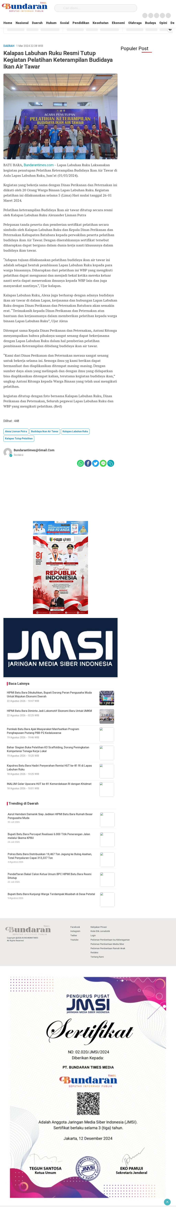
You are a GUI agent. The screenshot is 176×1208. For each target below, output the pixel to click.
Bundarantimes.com (39, 165)
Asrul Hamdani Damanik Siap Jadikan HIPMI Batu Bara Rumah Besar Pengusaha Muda (50, 816)
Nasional (22, 23)
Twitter (73, 935)
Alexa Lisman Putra (16, 431)
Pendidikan (81, 23)
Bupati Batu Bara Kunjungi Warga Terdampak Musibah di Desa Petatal (51, 894)
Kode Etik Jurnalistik (100, 931)
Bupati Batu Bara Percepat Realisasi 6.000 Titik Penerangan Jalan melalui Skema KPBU (49, 836)
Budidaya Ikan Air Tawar (44, 431)
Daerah (37, 23)
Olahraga (135, 23)
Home (7, 23)
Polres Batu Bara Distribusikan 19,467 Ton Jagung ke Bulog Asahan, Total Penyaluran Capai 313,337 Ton (50, 856)
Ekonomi (118, 23)
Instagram (75, 931)
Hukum (51, 23)
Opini (163, 23)
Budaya (150, 23)
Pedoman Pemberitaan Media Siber (107, 944)
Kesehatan (100, 23)
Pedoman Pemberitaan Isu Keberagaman (110, 939)
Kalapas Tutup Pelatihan (19, 438)
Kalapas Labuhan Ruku (75, 431)
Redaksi (94, 952)
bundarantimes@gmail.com (34, 450)
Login (93, 935)
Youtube (74, 939)
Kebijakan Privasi (99, 927)
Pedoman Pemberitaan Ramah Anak (108, 948)
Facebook (75, 927)
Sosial (64, 23)
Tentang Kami (97, 956)
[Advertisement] (60, 496)
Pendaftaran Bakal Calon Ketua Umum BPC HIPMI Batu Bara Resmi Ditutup (49, 876)
